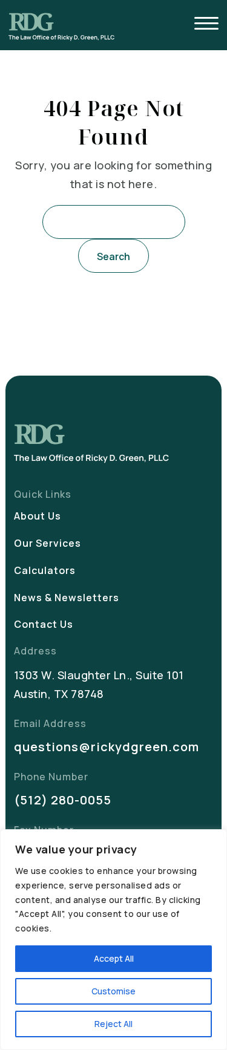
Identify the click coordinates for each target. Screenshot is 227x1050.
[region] (113, 939)
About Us (37, 516)
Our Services (47, 543)
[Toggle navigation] (206, 25)
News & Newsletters (66, 597)
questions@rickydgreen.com (106, 747)
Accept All (114, 958)
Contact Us (43, 624)
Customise (113, 991)
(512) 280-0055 (62, 800)
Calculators (45, 570)
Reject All (113, 1023)
